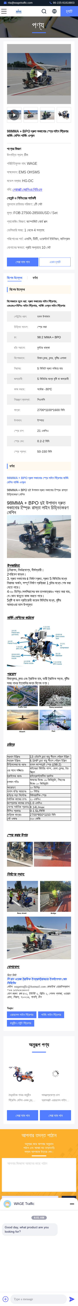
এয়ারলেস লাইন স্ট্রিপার (21, 1014)
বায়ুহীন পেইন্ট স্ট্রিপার (20, 1023)
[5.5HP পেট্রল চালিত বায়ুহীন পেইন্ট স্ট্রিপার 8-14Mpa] (57, 1074)
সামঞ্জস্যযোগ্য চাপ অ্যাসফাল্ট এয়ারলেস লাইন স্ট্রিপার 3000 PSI (23, 1098)
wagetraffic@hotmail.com (30, 986)
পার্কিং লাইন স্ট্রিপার (51, 1014)
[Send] (71, 1299)
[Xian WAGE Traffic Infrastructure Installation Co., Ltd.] (18, 11)
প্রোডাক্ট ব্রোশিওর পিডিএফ (27, 189)
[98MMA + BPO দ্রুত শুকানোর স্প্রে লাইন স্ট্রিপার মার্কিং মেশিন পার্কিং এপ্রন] (39, 74)
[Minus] (72, 1203)
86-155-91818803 (63, 2)
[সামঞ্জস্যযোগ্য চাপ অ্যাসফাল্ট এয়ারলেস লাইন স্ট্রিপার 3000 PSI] (25, 1074)
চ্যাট (69, 11)
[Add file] (6, 1299)
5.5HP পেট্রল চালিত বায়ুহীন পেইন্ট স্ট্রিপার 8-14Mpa (56, 1098)
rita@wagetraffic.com (20, 2)
